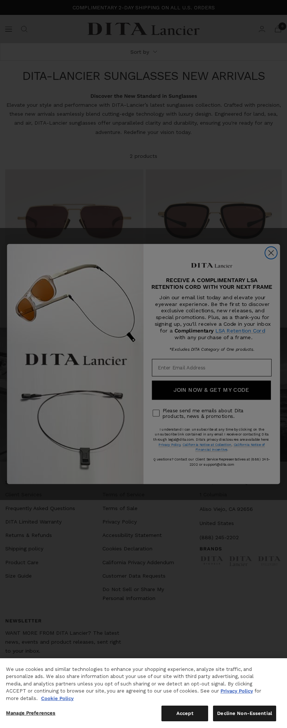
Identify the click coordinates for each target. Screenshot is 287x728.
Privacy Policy (236, 691)
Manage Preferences (30, 713)
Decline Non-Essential (244, 713)
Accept (185, 713)
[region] (143, 693)
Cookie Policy (57, 698)
